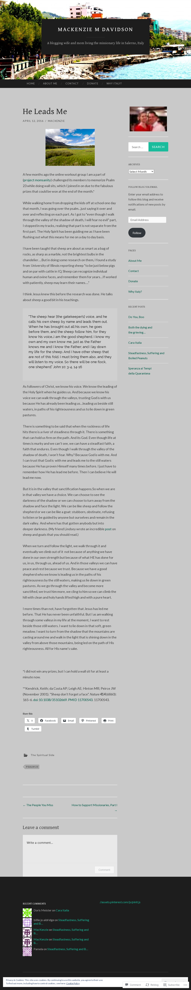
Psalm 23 (32, 766)
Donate (92, 83)
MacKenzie (56, 120)
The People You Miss (38, 805)
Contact (72, 83)
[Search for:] (148, 146)
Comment (104, 869)
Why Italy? (114, 83)
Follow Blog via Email (142, 187)
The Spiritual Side (42, 754)
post (108, 529)
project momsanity (37, 180)
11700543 (85, 700)
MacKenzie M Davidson (95, 29)
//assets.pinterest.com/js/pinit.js (120, 902)
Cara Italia (135, 342)
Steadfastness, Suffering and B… (67, 949)
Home (31, 83)
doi (35, 700)
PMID (72, 700)
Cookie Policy (73, 983)
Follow (137, 233)
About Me (50, 83)
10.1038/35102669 (53, 700)
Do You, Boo (136, 317)
